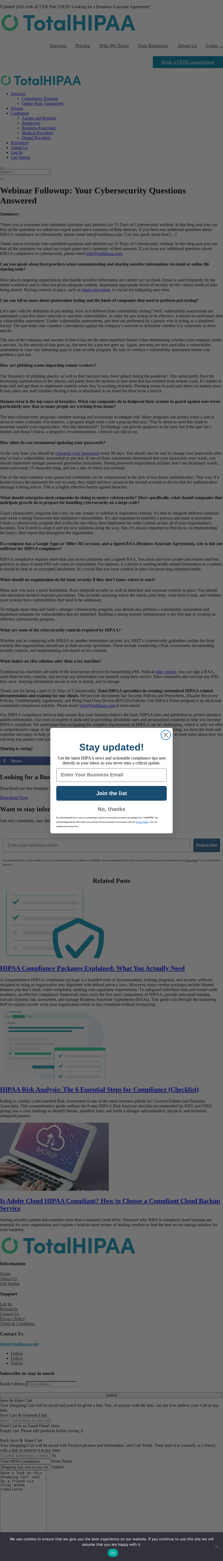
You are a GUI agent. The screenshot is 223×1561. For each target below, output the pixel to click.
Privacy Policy (142, 822)
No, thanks (111, 809)
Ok (112, 1553)
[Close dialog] (166, 735)
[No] (216, 1546)
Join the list (111, 793)
